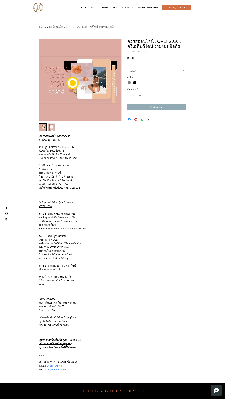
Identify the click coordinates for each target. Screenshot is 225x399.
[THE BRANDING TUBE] (6, 213)
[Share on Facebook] (129, 119)
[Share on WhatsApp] (142, 119)
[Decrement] (130, 95)
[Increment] (140, 95)
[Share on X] (148, 119)
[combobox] (156, 71)
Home (43, 26)
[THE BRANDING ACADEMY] (6, 208)
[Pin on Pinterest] (136, 119)
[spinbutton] (135, 95)
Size (130, 64)
